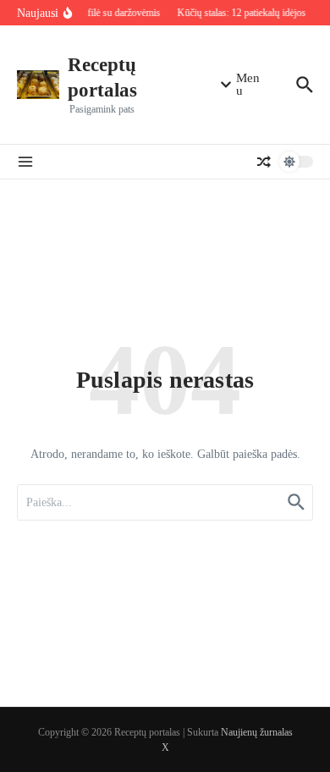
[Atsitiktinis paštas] (264, 161)
